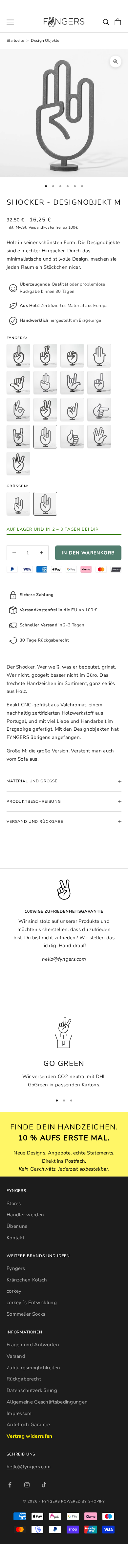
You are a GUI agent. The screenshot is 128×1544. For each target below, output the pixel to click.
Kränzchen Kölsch (27, 1280)
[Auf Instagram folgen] (27, 1484)
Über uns (17, 1226)
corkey (14, 1291)
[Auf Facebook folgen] (10, 1484)
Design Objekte (45, 40)
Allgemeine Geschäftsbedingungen (47, 1402)
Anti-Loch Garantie (28, 1424)
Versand (16, 1356)
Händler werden (25, 1214)
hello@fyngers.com (29, 1466)
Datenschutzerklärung (32, 1390)
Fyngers (16, 1268)
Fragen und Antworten (33, 1344)
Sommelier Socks (26, 1314)
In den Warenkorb (88, 553)
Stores (14, 1203)
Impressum (19, 1413)
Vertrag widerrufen (29, 1436)
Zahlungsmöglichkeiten (33, 1367)
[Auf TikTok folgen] (44, 1484)
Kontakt (15, 1237)
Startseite (15, 40)
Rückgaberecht (24, 1379)
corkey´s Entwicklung (32, 1302)
